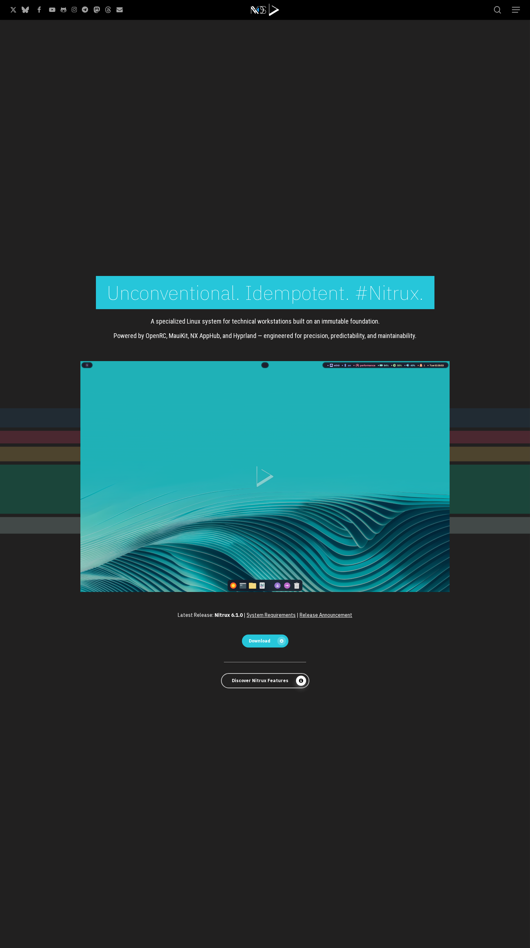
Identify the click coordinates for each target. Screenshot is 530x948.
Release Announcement (326, 615)
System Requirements (271, 615)
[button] (516, 10)
